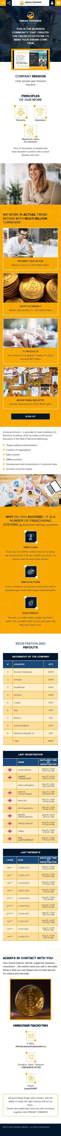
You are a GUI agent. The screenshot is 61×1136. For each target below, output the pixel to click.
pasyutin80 (30, 1088)
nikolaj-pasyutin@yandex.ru (31, 1046)
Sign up (58, 3)
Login (52, 3)
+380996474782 (31, 1067)
